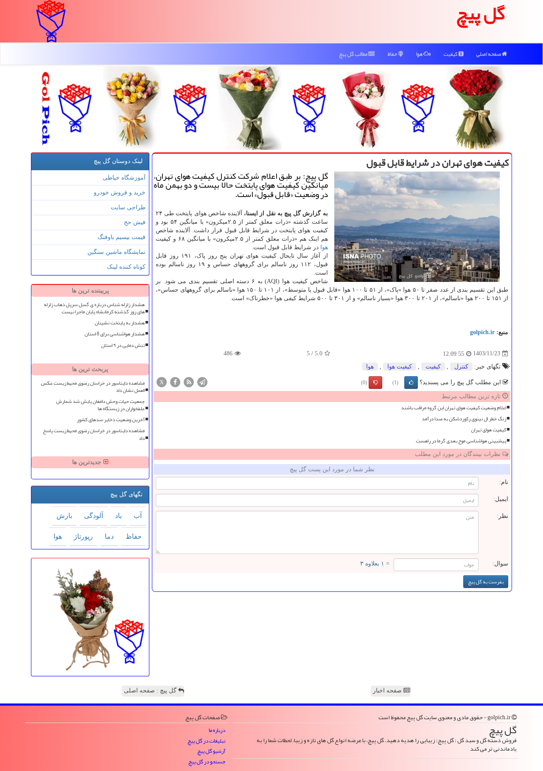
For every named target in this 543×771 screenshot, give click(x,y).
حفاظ (392, 53)
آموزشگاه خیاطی (124, 177)
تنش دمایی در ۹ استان (123, 345)
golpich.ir (482, 332)
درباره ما (217, 730)
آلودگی (93, 515)
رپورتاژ (83, 536)
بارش (64, 515)
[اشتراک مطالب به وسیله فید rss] (189, 381)
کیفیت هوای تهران (488, 430)
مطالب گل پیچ (353, 53)
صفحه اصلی (489, 53)
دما (109, 536)
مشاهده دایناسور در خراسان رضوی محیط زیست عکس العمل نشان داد (93, 386)
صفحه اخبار (388, 690)
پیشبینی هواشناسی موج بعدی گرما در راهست (461, 441)
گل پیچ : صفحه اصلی (151, 690)
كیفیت (433, 366)
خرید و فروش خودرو (120, 192)
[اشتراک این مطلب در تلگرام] (202, 381)
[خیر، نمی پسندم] (375, 382)
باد (118, 515)
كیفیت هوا (399, 366)
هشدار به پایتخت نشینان (120, 323)
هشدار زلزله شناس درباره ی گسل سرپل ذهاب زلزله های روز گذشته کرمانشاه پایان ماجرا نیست (94, 308)
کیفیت (451, 53)
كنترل (461, 366)
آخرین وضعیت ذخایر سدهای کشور (111, 420)
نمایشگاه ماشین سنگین (116, 252)
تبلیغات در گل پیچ (206, 741)
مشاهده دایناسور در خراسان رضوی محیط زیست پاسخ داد (94, 434)
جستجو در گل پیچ (206, 762)
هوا (419, 53)
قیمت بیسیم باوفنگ (122, 237)
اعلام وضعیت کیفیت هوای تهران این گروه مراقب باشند (453, 408)
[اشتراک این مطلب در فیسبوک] (175, 381)
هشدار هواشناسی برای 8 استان (114, 334)
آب (138, 515)
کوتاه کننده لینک (126, 267)
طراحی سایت (128, 207)
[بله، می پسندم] (411, 382)
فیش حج (135, 222)
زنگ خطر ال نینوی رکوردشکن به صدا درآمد (464, 419)
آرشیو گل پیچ (211, 751)
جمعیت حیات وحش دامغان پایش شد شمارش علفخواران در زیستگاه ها (100, 405)
